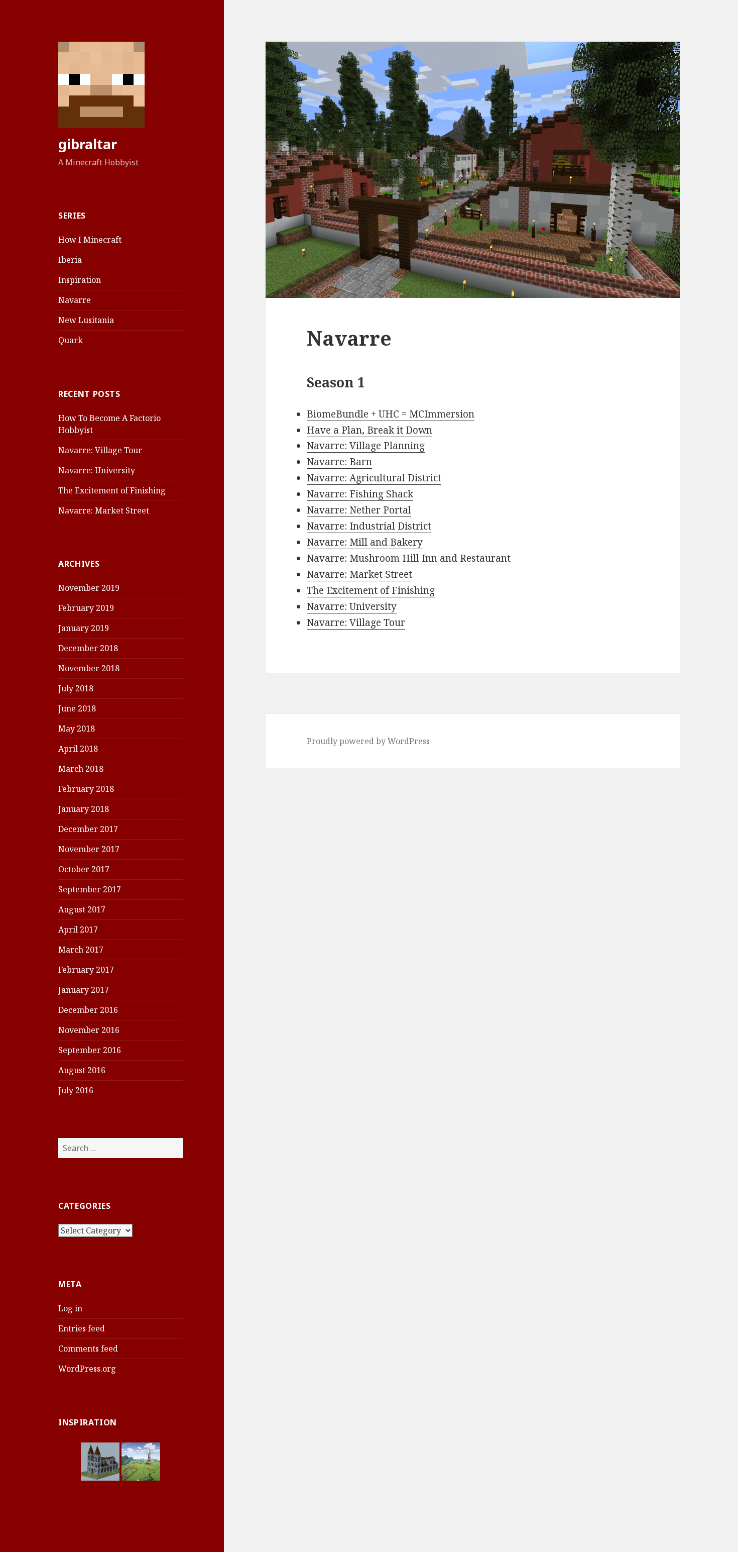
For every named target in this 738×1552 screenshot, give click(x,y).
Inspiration (79, 279)
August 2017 (81, 909)
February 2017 (86, 969)
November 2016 (88, 1030)
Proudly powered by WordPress (368, 741)
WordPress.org (87, 1368)
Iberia (70, 259)
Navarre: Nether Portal (359, 509)
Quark (70, 340)
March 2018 (80, 768)
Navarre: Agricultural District (374, 477)
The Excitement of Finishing (112, 490)
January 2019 (83, 628)
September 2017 (89, 889)
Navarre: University (96, 470)
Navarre (74, 299)
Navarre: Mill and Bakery (365, 542)
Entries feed (81, 1328)
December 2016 (88, 1009)
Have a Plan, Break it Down (369, 430)
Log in (70, 1308)
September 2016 (89, 1050)
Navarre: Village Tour (100, 450)
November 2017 (88, 849)
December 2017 (88, 829)
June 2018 (77, 708)
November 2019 (88, 587)
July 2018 (75, 688)
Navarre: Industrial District (369, 526)
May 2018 (76, 728)
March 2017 (80, 949)
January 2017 (83, 989)
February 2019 (86, 607)
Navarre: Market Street (103, 510)
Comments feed (88, 1348)
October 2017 (83, 869)
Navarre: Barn (339, 461)
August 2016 (81, 1070)
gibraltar (87, 144)
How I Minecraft (89, 239)
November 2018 (88, 668)
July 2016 (75, 1090)
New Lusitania (86, 320)
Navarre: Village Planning (366, 445)
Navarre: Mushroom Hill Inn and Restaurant (409, 558)
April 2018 (78, 748)
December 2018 (88, 648)
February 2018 (86, 788)
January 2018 (83, 808)
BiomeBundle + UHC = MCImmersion (390, 414)
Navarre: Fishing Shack (360, 493)
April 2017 (78, 929)
